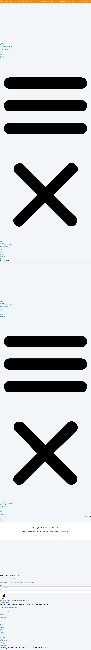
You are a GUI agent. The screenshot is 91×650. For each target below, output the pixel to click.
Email (1, 589)
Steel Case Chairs (4, 48)
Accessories (3, 617)
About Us (2, 54)
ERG (1, 52)
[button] (45, 150)
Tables (1, 51)
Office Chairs (3, 44)
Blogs (1, 56)
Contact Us (2, 57)
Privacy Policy (3, 634)
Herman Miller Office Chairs (6, 46)
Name (1, 585)
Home (1, 43)
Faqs (1, 635)
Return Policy (3, 637)
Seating (2, 614)
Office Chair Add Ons (5, 49)
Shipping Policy (3, 639)
